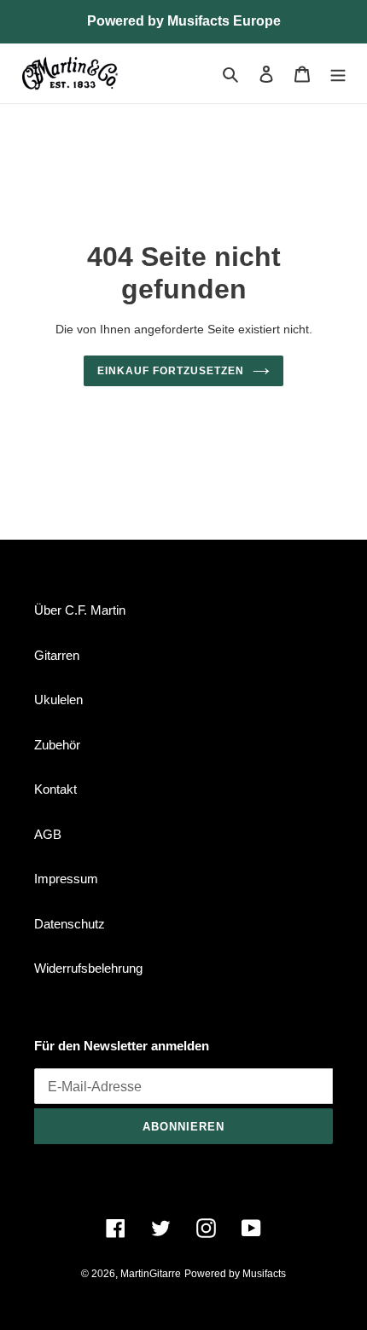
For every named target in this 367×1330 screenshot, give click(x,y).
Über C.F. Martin (79, 610)
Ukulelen (58, 699)
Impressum (66, 878)
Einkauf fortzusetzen (170, 371)
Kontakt (55, 789)
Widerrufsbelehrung (88, 968)
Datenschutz (69, 924)
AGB (47, 834)
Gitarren (56, 655)
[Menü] (338, 73)
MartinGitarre (150, 1274)
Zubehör (57, 744)
